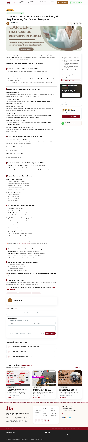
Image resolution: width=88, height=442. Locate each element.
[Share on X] (71, 23)
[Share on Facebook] (68, 23)
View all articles (16, 302)
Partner (44, 413)
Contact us (37, 412)
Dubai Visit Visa (38, 410)
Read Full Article (10, 397)
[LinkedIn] (42, 420)
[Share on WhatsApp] (77, 23)
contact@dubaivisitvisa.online (69, 410)
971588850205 (66, 413)
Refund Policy (53, 415)
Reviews (44, 417)
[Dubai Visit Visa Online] (8, 2)
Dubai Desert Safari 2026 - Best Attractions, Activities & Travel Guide (68, 391)
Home (7, 7)
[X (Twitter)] (39, 420)
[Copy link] (80, 23)
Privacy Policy (53, 413)
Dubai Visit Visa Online (24, 243)
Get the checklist (72, 116)
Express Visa (63, 2)
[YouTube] (48, 420)
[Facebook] (36, 420)
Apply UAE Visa (70, 95)
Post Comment (49, 333)
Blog (11, 7)
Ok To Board (45, 415)
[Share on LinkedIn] (74, 23)
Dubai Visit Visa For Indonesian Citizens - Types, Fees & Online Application (42, 391)
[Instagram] (45, 420)
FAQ (43, 411)
